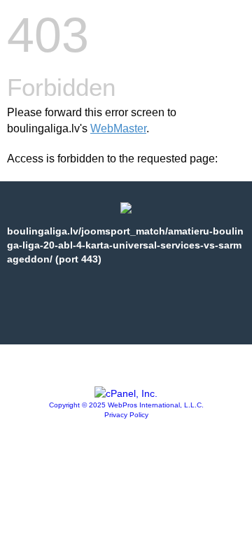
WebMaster (118, 128)
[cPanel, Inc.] (126, 393)
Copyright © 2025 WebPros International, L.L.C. (126, 405)
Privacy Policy (126, 415)
